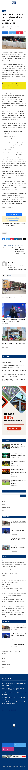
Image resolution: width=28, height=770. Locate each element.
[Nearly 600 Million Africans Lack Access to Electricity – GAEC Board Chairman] (14, 310)
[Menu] (3, 2)
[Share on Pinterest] (19, 32)
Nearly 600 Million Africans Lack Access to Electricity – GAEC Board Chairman (14, 320)
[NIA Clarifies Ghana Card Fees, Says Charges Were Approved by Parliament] (14, 334)
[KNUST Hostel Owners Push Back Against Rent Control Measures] (14, 286)
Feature (4, 11)
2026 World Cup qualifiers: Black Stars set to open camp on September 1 (18, 482)
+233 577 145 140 (7, 88)
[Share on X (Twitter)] (12, 32)
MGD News (9, 26)
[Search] (25, 2)
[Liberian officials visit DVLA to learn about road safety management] (14, 42)
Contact (4, 510)
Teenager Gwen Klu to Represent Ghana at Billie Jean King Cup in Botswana (18, 446)
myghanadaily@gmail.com (9, 86)
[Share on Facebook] (5, 32)
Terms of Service (6, 507)
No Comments (6, 29)
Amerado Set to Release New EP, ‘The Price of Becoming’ (18, 539)
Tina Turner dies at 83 (8, 248)
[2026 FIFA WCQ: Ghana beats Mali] (6, 463)
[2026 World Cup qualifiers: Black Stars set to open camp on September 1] (6, 482)
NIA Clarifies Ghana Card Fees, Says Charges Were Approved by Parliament (14, 344)
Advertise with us (7, 223)
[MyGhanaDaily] (14, 2)
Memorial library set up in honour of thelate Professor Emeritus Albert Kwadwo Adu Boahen (20, 251)
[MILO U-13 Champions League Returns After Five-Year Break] (6, 455)
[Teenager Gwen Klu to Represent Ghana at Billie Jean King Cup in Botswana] (6, 446)
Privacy (3, 504)
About (3, 501)
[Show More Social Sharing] (24, 32)
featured (4, 233)
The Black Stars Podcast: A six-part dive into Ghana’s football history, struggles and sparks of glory (18, 472)
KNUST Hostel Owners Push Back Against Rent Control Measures (13, 297)
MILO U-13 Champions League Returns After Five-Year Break (18, 454)
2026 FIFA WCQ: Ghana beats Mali (18, 462)
